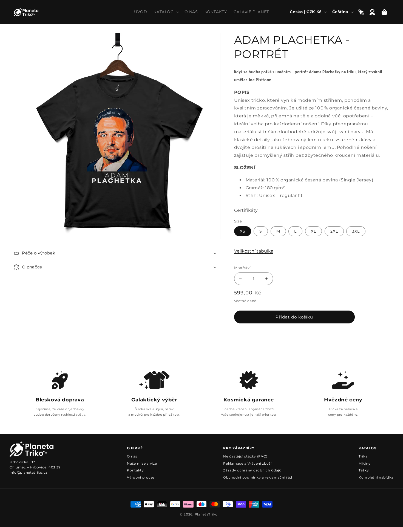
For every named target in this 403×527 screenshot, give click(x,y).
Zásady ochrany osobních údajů (252, 470)
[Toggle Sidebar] (361, 12)
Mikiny (364, 463)
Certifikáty (246, 210)
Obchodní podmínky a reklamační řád (257, 477)
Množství (242, 267)
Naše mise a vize (142, 463)
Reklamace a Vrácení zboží (247, 463)
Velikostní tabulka (253, 251)
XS (242, 231)
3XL (356, 231)
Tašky (364, 470)
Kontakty (135, 470)
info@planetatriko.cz (28, 472)
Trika (363, 456)
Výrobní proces (141, 477)
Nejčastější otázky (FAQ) (245, 456)
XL (313, 231)
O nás (132, 456)
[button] (165, 12)
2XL (334, 231)
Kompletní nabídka (376, 477)
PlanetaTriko (206, 514)
